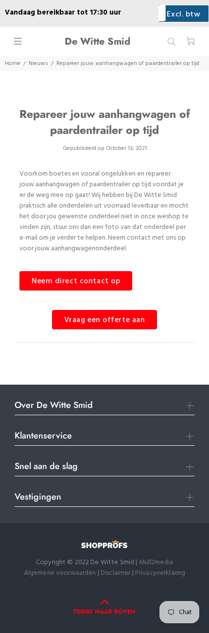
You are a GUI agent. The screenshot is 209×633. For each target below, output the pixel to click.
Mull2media (156, 562)
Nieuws (38, 63)
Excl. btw (183, 14)
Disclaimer (116, 573)
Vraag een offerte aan (104, 320)
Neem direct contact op (76, 281)
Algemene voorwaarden (60, 573)
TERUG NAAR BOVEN (104, 611)
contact (139, 237)
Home (12, 63)
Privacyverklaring (160, 573)
